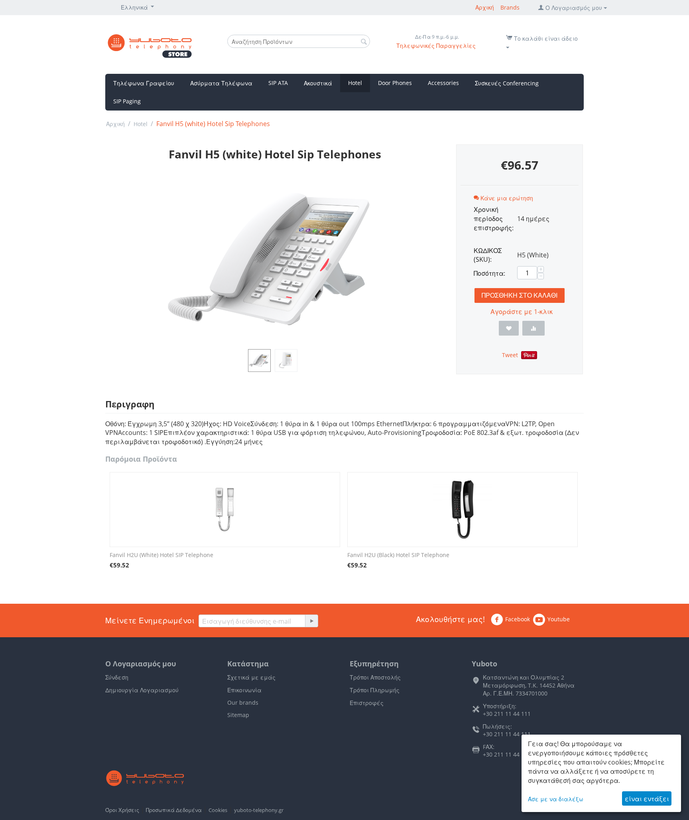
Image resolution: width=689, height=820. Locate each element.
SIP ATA (278, 83)
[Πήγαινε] (311, 621)
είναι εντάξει (647, 798)
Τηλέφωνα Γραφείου (143, 83)
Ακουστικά (318, 83)
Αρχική (484, 7)
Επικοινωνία (244, 690)
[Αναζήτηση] (364, 42)
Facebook (517, 619)
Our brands (242, 702)
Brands (510, 7)
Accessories (443, 83)
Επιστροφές (367, 703)
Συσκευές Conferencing (507, 83)
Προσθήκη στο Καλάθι (519, 295)
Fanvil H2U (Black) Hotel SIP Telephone (398, 555)
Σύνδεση (116, 677)
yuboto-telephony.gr (258, 810)
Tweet (510, 355)
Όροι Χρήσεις (122, 810)
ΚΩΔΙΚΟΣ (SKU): (488, 255)
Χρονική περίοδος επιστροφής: (493, 218)
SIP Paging (127, 101)
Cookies (218, 810)
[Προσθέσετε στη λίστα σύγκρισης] (533, 328)
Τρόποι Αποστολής (375, 677)
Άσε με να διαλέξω (555, 799)
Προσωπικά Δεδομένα (174, 810)
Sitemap (238, 715)
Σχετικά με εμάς (251, 677)
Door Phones (395, 83)
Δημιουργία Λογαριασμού (142, 690)
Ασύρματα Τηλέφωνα (221, 83)
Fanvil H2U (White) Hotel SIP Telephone (161, 555)
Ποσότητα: (489, 273)
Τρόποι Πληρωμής (375, 690)
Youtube (558, 619)
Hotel (355, 83)
